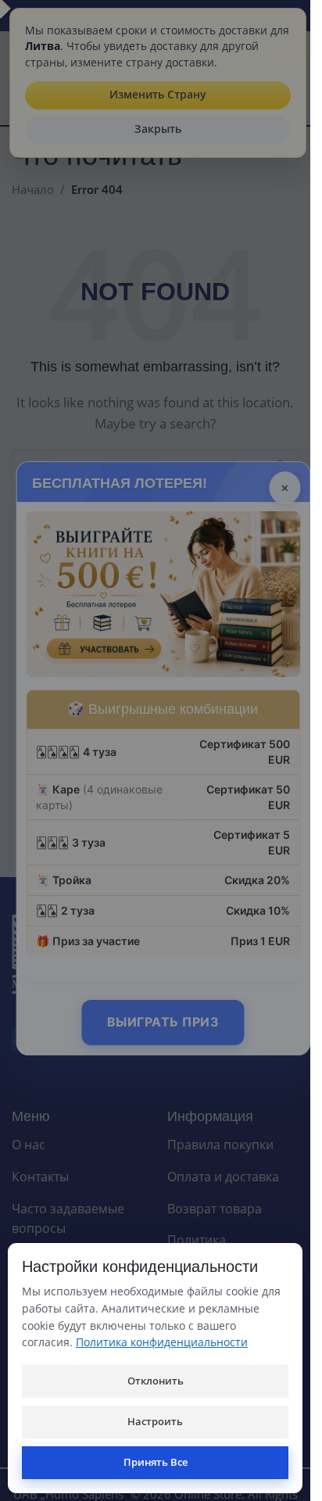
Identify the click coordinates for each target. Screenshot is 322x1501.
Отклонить (155, 1381)
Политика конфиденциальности (162, 1341)
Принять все (155, 1462)
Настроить (155, 1421)
